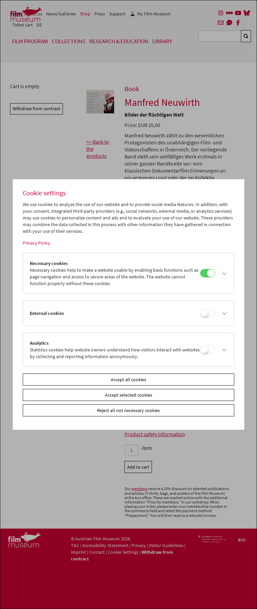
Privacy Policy (36, 243)
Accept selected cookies (128, 395)
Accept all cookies (128, 380)
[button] (223, 273)
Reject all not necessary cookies (128, 410)
